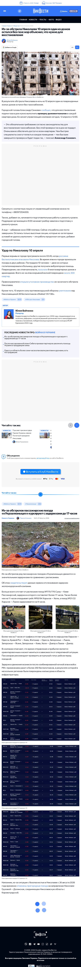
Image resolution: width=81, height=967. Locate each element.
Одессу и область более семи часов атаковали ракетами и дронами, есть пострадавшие (36, 351)
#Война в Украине (9, 299)
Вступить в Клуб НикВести (42, 471)
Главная (4, 25)
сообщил (46, 110)
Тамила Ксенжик (25, 518)
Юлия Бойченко (12, 40)
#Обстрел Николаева (32, 299)
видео (59, 20)
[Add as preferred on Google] (20, 11)
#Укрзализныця (30, 504)
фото (51, 20)
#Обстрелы (29, 911)
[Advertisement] (40, 176)
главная (23, 20)
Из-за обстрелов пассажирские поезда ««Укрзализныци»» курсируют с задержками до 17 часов (36, 337)
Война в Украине (45, 332)
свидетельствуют (18, 582)
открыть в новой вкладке (72, 518)
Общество (16, 25)
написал (30, 946)
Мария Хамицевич (23, 925)
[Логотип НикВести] (40, 11)
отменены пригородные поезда (32, 885)
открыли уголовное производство (37, 281)
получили (42, 269)
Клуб (74, 11)
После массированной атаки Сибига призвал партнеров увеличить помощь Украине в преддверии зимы (37, 344)
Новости (10, 25)
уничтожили (65, 290)
